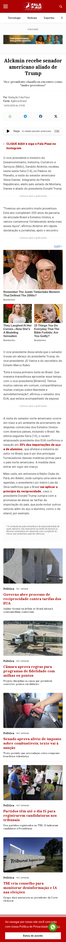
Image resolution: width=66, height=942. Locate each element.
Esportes (49, 18)
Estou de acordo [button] (33, 935)
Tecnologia (14, 18)
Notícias (32, 18)
